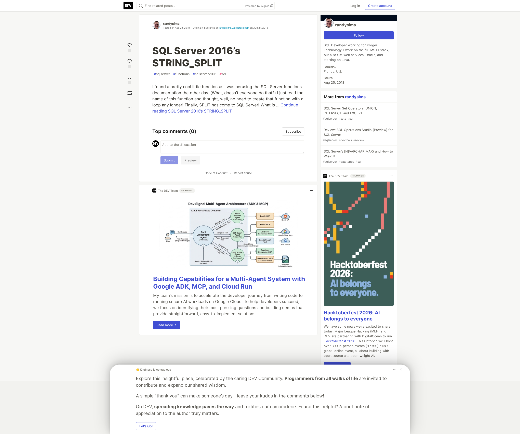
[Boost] (129, 93)
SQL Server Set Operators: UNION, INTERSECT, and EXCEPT (350, 113)
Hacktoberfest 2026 (339, 341)
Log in (355, 6)
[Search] (141, 6)
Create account (380, 6)
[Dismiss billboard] (401, 369)
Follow (359, 35)
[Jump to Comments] (129, 63)
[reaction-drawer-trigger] (129, 47)
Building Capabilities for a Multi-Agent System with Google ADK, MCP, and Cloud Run (229, 282)
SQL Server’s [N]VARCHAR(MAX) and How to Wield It (358, 156)
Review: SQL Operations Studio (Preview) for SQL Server (358, 135)
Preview (190, 160)
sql (223, 74)
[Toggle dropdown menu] (311, 190)
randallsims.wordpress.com (234, 27)
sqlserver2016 (204, 74)
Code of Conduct (216, 173)
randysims (171, 24)
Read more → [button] (166, 325)
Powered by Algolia (257, 6)
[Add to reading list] (129, 79)
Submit (169, 160)
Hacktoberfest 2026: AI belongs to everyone (352, 316)
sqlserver (162, 74)
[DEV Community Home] (128, 6)
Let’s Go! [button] (146, 426)
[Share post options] (130, 108)
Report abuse (243, 173)
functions (181, 74)
